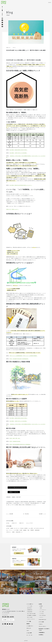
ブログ (28, 630)
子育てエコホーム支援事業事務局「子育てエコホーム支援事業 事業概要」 (24, 355)
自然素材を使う (29, 609)
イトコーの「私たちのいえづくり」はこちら (17, 487)
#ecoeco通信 (31, 528)
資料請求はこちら (19, 553)
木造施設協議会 (41, 632)
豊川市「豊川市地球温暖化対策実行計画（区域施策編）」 (20, 444)
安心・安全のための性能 (31, 613)
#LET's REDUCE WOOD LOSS (39, 528)
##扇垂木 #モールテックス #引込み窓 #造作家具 (19, 528)
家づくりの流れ (29, 617)
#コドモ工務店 (16, 530)
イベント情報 (29, 621)
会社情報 (4, 619)
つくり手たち (42, 613)
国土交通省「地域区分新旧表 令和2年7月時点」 (19, 418)
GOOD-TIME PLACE (42, 619)
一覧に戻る (27, 513)
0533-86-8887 (5, 612)
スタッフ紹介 (42, 611)
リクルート (11, 619)
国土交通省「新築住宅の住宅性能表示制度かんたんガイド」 (21, 185)
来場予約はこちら (19, 564)
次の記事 (40, 513)
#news (7, 530)
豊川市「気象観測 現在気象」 (15, 441)
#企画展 (21, 530)
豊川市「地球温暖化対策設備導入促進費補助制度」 (19, 358)
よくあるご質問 (29, 632)
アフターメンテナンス (31, 619)
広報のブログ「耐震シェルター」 (12, 209)
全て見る (7, 528)
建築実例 (28, 623)
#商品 (28, 530)
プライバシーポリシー (42, 626)
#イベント (11, 530)
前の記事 (11, 513)
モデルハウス (29, 628)
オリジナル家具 (41, 621)
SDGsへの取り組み (43, 615)
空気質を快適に (29, 611)
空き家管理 (41, 634)
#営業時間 (32, 530)
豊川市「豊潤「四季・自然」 (15, 438)
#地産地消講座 (37, 530)
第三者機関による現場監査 (31, 615)
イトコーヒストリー (43, 609)
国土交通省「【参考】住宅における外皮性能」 (18, 421)
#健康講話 (24, 530)
